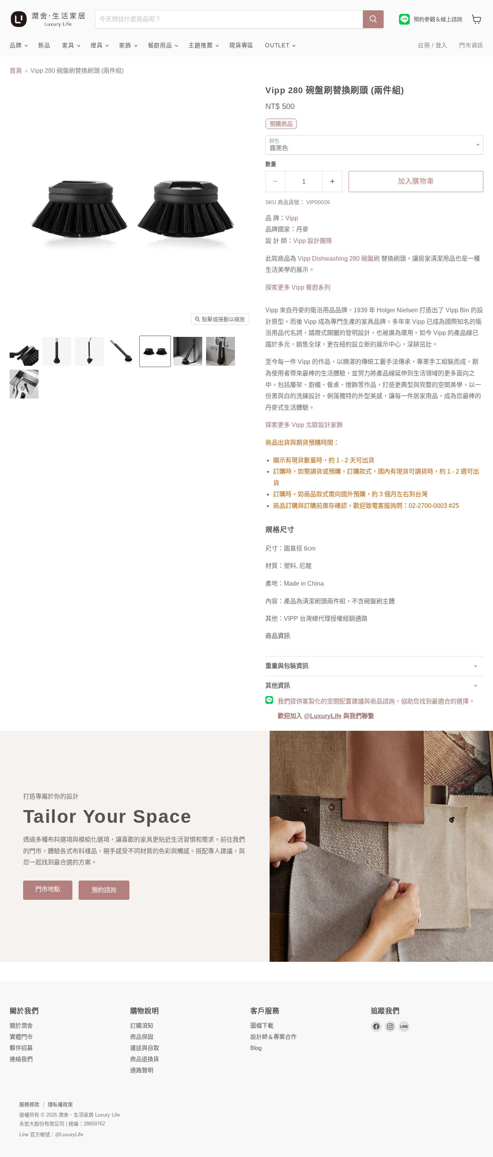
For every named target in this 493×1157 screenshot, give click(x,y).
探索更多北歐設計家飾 (304, 425)
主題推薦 (201, 45)
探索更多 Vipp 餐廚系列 (297, 287)
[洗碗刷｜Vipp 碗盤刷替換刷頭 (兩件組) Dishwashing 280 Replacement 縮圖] (24, 351)
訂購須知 (141, 1025)
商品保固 (141, 1036)
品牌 (16, 45)
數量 (270, 164)
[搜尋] (373, 19)
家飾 (126, 45)
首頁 (16, 70)
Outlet (278, 45)
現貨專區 (241, 45)
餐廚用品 (161, 45)
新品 (44, 45)
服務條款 (29, 1104)
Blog (256, 1048)
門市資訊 (471, 45)
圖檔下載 (261, 1025)
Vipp (291, 218)
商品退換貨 (144, 1059)
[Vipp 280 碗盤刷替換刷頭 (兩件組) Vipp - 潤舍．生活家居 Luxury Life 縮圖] (24, 384)
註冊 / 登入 (433, 45)
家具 (69, 45)
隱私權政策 (60, 1104)
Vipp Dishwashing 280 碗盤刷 (338, 258)
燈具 (97, 45)
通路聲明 (141, 1070)
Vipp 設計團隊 (312, 241)
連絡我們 (21, 1059)
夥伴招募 (21, 1048)
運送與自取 (144, 1048)
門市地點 (47, 889)
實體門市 (21, 1036)
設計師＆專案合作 (273, 1036)
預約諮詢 (104, 890)
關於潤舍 (21, 1025)
